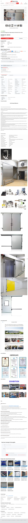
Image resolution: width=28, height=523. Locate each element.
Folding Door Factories (10, 512)
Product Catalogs (11, 495)
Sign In (2, 71)
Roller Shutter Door (23, 498)
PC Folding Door (22, 499)
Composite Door (3, 507)
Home (1, 5)
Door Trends (12, 516)
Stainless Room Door (20, 514)
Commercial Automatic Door (18, 507)
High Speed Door (9, 498)
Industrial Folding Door (16, 499)
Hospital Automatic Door (4, 509)
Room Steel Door (3, 514)
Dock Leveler (2, 499)
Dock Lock (2, 498)
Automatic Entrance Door (11, 509)
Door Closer (12, 507)
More (1, 517)
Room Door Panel (14, 514)
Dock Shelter (8, 499)
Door (9, 5)
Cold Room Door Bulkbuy (18, 516)
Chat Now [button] (21, 38)
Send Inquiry (7, 38)
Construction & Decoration (5, 5)
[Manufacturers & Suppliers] (14, 1)
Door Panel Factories (23, 512)
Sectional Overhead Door (17, 498)
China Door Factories (3, 512)
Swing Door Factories (16, 512)
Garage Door (7, 507)
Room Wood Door (9, 514)
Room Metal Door (3, 516)
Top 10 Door (8, 516)
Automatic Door (12, 5)
